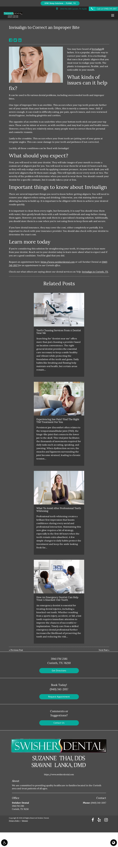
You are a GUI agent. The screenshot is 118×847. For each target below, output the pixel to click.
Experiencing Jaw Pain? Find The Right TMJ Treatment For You (57, 421)
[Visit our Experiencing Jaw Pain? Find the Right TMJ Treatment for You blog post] (59, 398)
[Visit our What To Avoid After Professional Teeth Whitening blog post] (59, 487)
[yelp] (99, 819)
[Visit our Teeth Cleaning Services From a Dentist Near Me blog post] (59, 310)
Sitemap (25, 821)
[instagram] (106, 819)
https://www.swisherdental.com (58, 261)
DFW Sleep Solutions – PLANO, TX (60, 3)
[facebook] (92, 819)
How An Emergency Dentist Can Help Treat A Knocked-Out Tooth (57, 598)
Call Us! (107, 9)
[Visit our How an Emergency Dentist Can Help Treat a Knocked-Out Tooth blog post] (59, 576)
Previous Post (17, 650)
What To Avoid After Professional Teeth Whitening (58, 509)
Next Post (103, 650)
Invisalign (97, 48)
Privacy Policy (14, 821)
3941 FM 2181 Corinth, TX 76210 (73, 9)
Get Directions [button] (59, 670)
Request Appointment (59, 696)
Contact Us (59, 723)
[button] (113, 15)
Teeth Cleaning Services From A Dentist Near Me (58, 332)
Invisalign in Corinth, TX (95, 271)
